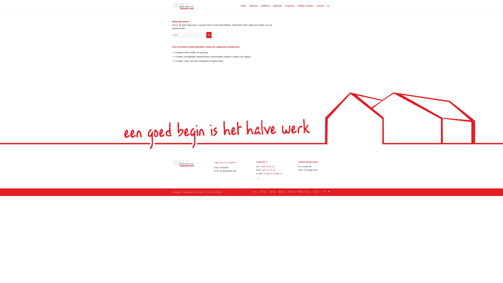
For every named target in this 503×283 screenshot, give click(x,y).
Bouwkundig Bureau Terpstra (193, 192)
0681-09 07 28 (268, 170)
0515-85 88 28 (267, 166)
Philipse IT (219, 192)
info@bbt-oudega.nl (272, 173)
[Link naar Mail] (329, 192)
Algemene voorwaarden (225, 162)
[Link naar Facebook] (258, 179)
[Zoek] (328, 6)
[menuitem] (243, 6)
